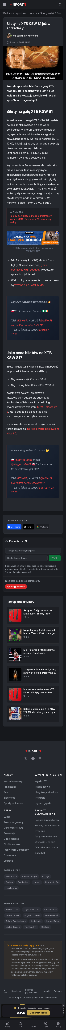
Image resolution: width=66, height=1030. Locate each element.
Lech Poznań (50, 921)
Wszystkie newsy (13, 789)
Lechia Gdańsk (31, 938)
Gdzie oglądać (11, 850)
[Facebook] (32, 767)
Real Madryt (49, 938)
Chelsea (10, 944)
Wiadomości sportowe (14, 13)
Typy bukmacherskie (45, 847)
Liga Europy (11, 899)
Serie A (9, 893)
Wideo (7, 828)
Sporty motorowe (13, 811)
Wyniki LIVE (40, 792)
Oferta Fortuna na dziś (46, 858)
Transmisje (9, 844)
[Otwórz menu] (4, 4)
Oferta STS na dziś (44, 853)
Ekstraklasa (11, 887)
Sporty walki (47, 13)
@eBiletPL (46, 328)
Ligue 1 (37, 893)
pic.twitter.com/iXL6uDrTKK (28, 333)
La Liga (45, 887)
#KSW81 (21, 328)
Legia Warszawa (31, 921)
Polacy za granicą (13, 833)
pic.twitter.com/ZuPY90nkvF (28, 491)
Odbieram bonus (37, 1013)
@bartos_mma (24, 468)
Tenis (6, 800)
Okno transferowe (13, 839)
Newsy (33, 13)
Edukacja (8, 872)
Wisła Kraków (12, 921)
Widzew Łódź (51, 926)
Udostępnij (15, 535)
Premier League (29, 887)
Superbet (39, 864)
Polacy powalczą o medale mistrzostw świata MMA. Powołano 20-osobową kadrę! (31, 222)
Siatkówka (9, 805)
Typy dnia (39, 842)
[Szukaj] (58, 4)
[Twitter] (25, 767)
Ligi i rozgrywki (42, 814)
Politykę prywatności (23, 580)
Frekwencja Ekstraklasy (16, 861)
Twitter (30, 535)
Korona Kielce (12, 938)
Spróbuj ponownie (16, 594)
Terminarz (39, 809)
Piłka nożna (10, 794)
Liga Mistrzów (52, 893)
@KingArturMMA (21, 472)
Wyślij (53, 566)
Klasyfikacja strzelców (46, 803)
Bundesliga (23, 893)
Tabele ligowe (41, 798)
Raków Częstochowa (16, 932)
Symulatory (10, 866)
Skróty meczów (12, 855)
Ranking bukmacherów (46, 831)
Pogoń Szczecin (32, 926)
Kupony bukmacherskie (46, 836)
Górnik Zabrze (12, 926)
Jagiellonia (36, 932)
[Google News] (39, 767)
